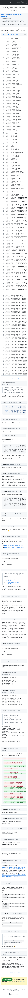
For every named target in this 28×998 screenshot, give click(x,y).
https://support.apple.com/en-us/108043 (14, 545)
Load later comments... (14, 972)
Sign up (24, 2)
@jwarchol (5, 476)
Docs (25, 989)
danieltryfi (5, 913)
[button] (20, 21)
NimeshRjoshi (6, 690)
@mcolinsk (5, 854)
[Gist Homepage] (10, 2)
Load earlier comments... (14, 378)
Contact (10, 990)
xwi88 (4, 553)
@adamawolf (11, 476)
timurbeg (5, 513)
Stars (23, 24)
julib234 (5, 419)
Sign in (18, 2)
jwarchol (5, 464)
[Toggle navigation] (2, 2)
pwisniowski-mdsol (7, 660)
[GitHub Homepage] (10, 994)
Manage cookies (16, 990)
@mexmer (11, 494)
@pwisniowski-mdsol (7, 833)
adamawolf (4, 14)
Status (15, 989)
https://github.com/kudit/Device (9, 588)
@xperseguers (9, 439)
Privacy (7, 989)
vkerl (4, 526)
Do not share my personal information (14, 992)
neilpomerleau (6, 672)
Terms (3, 989)
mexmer (5, 473)
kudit (4, 570)
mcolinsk (5, 748)
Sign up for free (7, 979)
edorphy (5, 536)
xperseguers (6, 382)
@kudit (4, 600)
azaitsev (5, 809)
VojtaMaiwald (6, 882)
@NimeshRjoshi (6, 844)
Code (4, 24)
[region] (14, 206)
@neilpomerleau (6, 823)
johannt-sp (5, 402)
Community (20, 989)
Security (11, 989)
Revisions (12, 24)
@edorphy (5, 622)
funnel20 (5, 860)
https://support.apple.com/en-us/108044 (14, 547)
